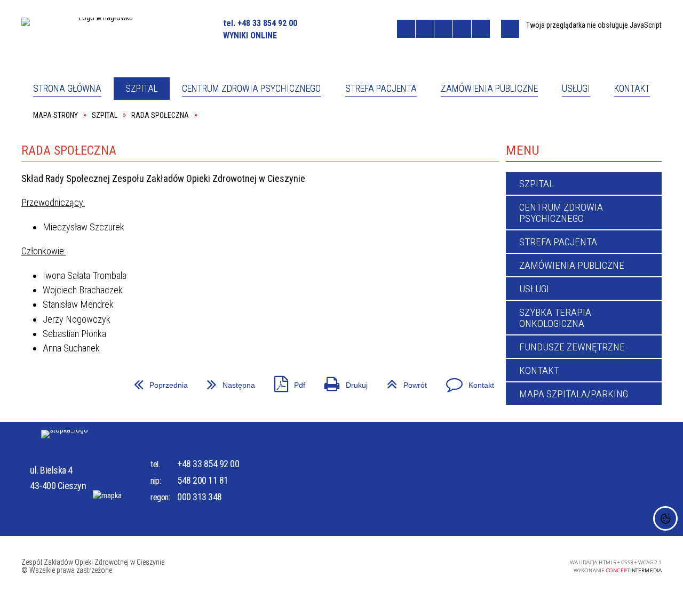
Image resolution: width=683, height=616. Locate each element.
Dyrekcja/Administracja (243, 164)
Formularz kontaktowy (396, 164)
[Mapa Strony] (510, 29)
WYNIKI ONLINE (250, 35)
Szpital (54, 126)
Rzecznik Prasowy (385, 126)
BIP (383, 29)
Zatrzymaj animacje (406, 29)
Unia (360, 28)
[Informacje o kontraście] (481, 29)
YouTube (338, 28)
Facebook (321, 28)
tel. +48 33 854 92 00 (260, 23)
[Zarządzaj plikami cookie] (665, 518)
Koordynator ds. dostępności (97, 164)
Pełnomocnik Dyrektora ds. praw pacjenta (259, 126)
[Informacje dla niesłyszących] (462, 29)
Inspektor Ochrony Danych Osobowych (558, 126)
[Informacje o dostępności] (425, 29)
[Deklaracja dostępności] (443, 29)
